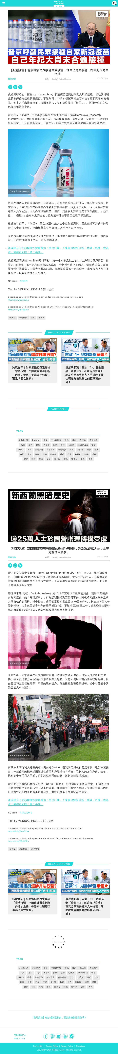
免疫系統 (94, 440)
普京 (33, 317)
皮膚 (45, 454)
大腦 (38, 445)
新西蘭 (12, 849)
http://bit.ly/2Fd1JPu (18, 310)
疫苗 (30, 454)
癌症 (37, 454)
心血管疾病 (83, 445)
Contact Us (37, 1046)
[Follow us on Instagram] (52, 1036)
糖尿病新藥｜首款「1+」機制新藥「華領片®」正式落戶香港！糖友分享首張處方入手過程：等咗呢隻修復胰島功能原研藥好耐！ (84, 375)
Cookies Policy (51, 1046)
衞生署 (57, 459)
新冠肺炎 (62, 449)
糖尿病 (78, 454)
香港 (90, 459)
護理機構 (35, 849)
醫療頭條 (12, 79)
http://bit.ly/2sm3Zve (18, 300)
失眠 (55, 445)
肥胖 (26, 459)
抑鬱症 (21, 449)
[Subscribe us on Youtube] (65, 1036)
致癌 (34, 459)
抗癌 (29, 449)
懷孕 (94, 445)
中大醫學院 (56, 440)
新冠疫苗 (23, 317)
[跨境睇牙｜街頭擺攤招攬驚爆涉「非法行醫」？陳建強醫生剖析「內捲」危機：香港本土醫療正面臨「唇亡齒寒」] (32, 350)
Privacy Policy (67, 1046)
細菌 (87, 454)
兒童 (23, 445)
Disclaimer (80, 1046)
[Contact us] (59, 1036)
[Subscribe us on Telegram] (72, 1036)
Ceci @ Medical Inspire (61, 79)
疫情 (22, 454)
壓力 (30, 445)
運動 (66, 459)
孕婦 (63, 445)
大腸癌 (47, 445)
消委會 (80, 449)
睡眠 (62, 454)
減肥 (89, 449)
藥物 (49, 459)
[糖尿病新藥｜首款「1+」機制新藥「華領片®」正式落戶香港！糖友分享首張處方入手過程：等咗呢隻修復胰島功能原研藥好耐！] (85, 350)
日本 (72, 449)
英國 (41, 459)
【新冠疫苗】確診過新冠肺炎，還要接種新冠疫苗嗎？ (59, 1017)
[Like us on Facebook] (46, 1036)
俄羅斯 (12, 317)
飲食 (83, 459)
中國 (46, 440)
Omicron (36, 440)
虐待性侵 (23, 849)
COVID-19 (23, 440)
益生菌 (53, 454)
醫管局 (74, 459)
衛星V (41, 317)
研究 (70, 454)
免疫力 (83, 440)
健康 (74, 440)
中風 (67, 440)
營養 (97, 449)
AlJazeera (26, 812)
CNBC (24, 281)
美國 (94, 454)
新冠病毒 (51, 449)
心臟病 (71, 445)
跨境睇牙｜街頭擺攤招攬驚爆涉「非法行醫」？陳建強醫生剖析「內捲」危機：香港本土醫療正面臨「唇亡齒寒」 (31, 373)
